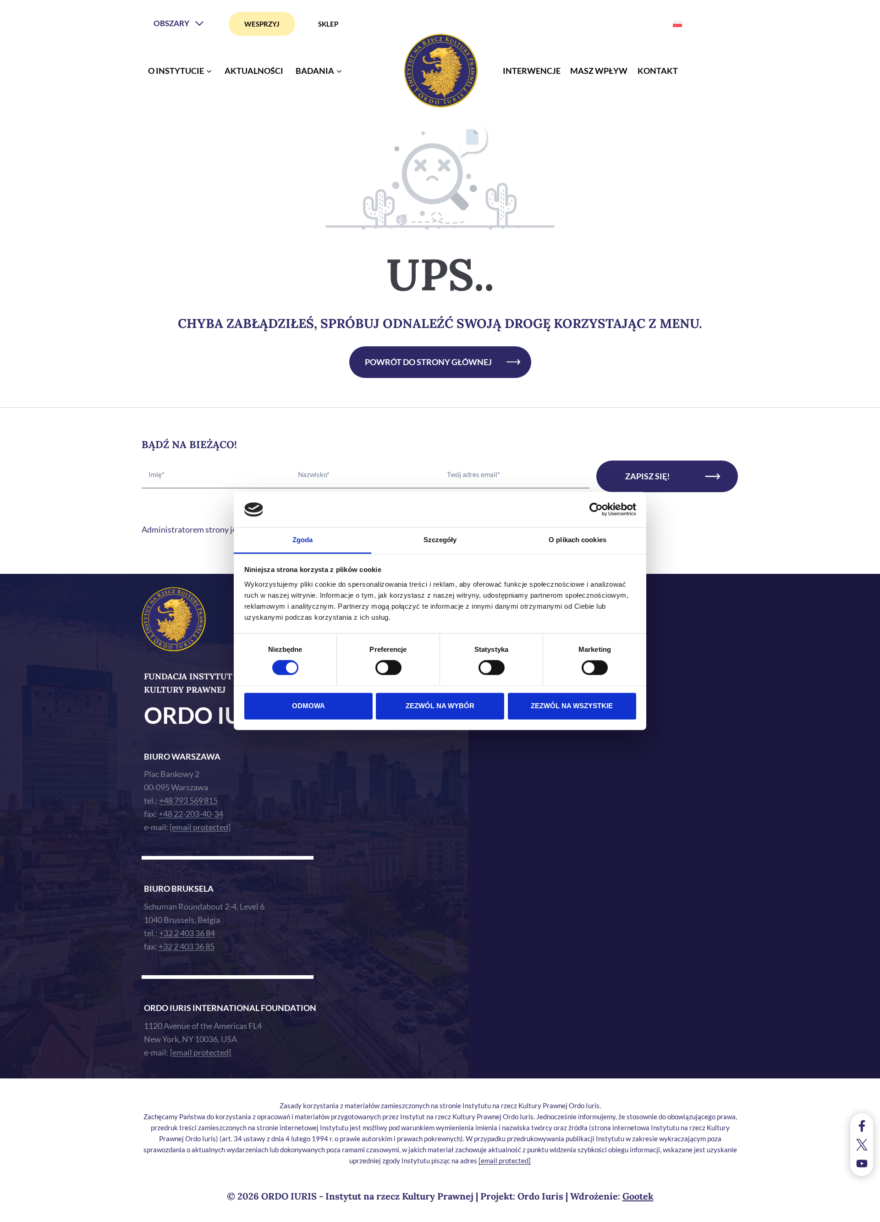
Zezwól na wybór (440, 706)
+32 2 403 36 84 (187, 933)
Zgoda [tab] (302, 540)
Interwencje (532, 71)
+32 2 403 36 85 (186, 946)
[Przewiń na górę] (863, 1212)
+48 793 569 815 (188, 800)
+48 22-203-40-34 (191, 814)
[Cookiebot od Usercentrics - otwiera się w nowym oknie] (596, 510)
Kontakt (658, 71)
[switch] (388, 668)
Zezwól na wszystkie (572, 706)
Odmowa (308, 706)
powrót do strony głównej (428, 362)
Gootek (638, 1196)
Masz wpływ (598, 71)
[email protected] (504, 1160)
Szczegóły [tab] (440, 540)
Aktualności (254, 71)
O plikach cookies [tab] (577, 540)
